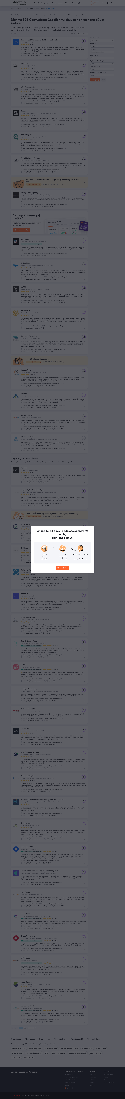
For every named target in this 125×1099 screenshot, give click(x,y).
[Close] (92, 528)
